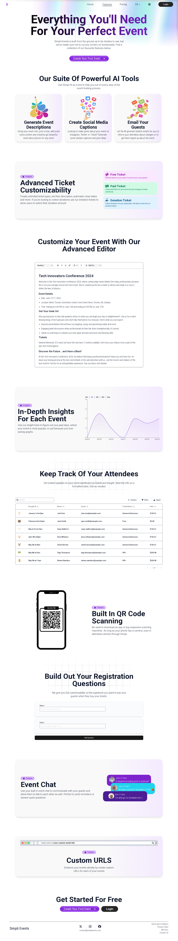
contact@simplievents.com (90, 930)
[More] (57, 265)
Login (165, 4)
